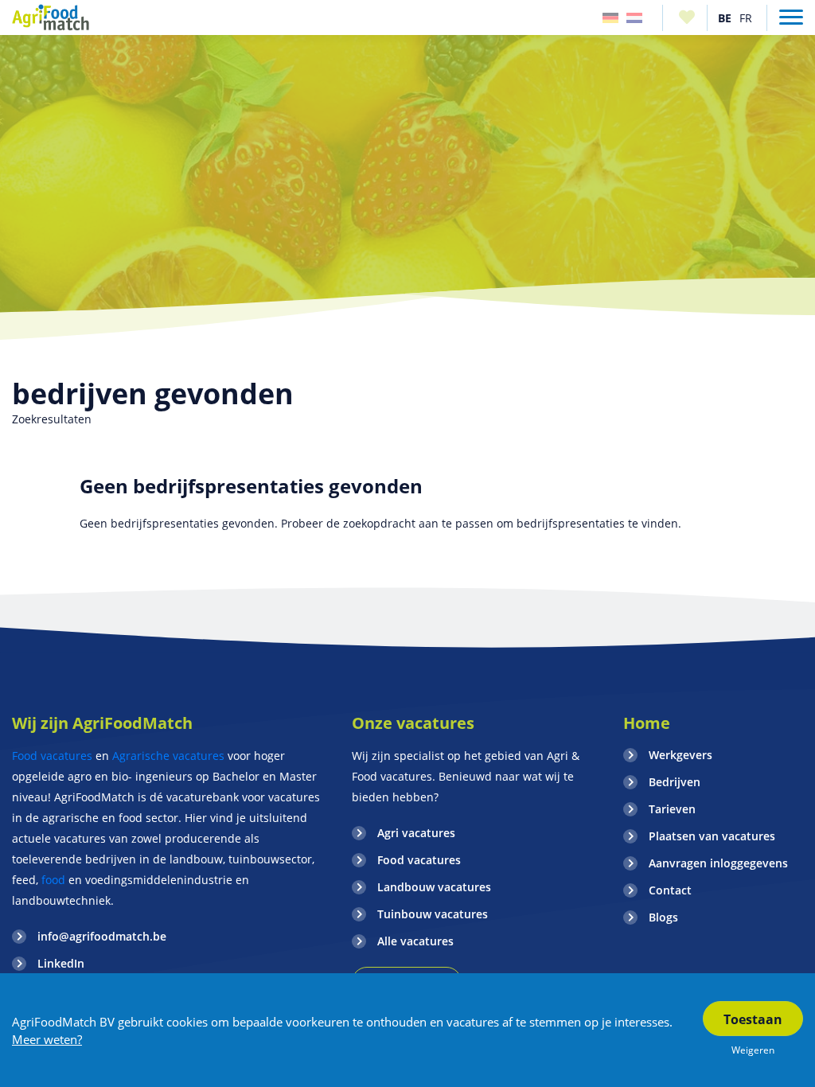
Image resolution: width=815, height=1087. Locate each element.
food (53, 879)
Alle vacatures (415, 941)
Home (646, 723)
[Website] (51, 17)
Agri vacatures (416, 832)
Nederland (634, 18)
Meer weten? (47, 1039)
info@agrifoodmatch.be (101, 936)
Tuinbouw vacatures (432, 913)
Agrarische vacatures (168, 755)
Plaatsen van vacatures (712, 835)
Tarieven (672, 808)
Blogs (663, 917)
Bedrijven (674, 781)
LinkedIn (60, 963)
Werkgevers (680, 754)
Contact (670, 890)
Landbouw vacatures (434, 886)
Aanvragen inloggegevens (718, 863)
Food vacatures (52, 755)
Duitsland (610, 18)
